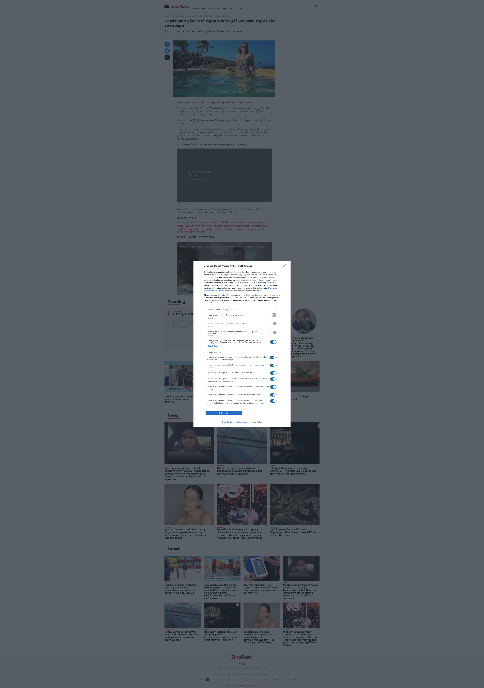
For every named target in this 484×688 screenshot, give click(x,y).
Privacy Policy (256, 422)
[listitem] (242, 309)
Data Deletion (227, 422)
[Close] (285, 266)
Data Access (242, 422)
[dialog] (242, 344)
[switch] (273, 315)
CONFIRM (224, 413)
